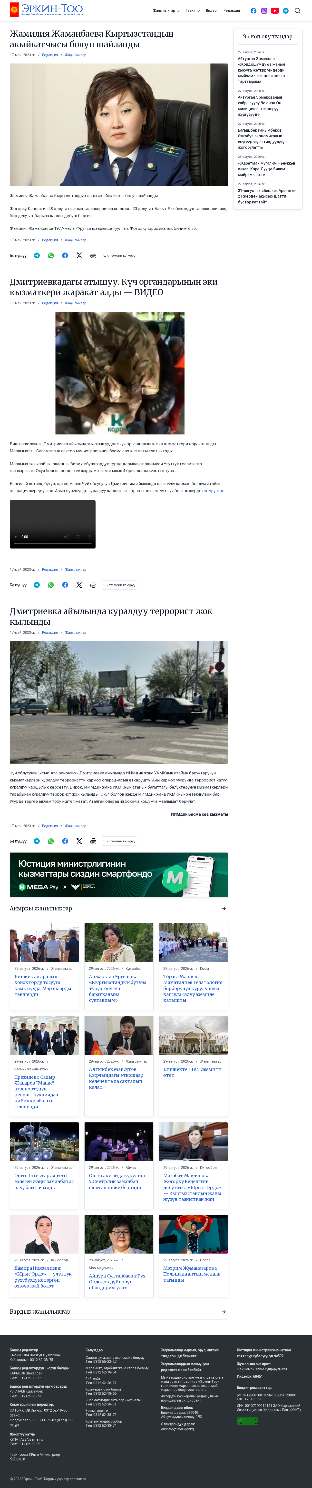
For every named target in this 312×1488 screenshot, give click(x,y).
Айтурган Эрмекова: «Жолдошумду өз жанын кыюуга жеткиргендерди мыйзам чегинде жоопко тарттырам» (261, 70)
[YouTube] (275, 10)
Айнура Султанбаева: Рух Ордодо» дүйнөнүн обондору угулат (117, 1282)
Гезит (190, 10)
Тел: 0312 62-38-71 (25, 1444)
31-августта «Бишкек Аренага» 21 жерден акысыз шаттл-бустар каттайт (267, 196)
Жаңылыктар (164, 10)
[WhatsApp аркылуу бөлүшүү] (51, 255)
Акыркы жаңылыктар (41, 908)
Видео (211, 10)
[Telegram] (285, 10)
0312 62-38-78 (29, 1396)
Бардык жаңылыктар (40, 1311)
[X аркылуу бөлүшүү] (79, 255)
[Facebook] (253, 10)
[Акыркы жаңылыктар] (224, 908)
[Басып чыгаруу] (93, 255)
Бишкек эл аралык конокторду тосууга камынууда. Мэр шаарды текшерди (42, 985)
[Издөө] (297, 10)
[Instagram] (264, 10)
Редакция (232, 10)
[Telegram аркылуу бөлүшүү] (37, 255)
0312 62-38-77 (29, 1378)
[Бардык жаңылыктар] (224, 1312)
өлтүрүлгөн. (213, 490)
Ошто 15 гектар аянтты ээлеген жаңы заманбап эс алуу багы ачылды (44, 1181)
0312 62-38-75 (42, 1360)
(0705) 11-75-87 (43, 1420)
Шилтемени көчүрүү (119, 255)
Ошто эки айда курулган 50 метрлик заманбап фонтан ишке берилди (117, 1181)
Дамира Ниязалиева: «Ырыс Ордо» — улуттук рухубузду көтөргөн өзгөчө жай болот (43, 1277)
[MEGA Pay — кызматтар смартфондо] (119, 874)
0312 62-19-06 (55, 1410)
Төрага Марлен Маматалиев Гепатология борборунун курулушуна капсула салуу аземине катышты (193, 988)
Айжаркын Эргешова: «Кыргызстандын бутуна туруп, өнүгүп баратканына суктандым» (117, 988)
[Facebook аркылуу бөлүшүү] (65, 255)
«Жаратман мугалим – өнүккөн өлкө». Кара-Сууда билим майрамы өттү (266, 169)
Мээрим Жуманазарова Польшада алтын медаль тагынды (191, 1274)
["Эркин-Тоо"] (46, 9)
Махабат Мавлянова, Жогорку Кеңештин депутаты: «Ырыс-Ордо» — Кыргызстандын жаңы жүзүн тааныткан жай (192, 1187)
